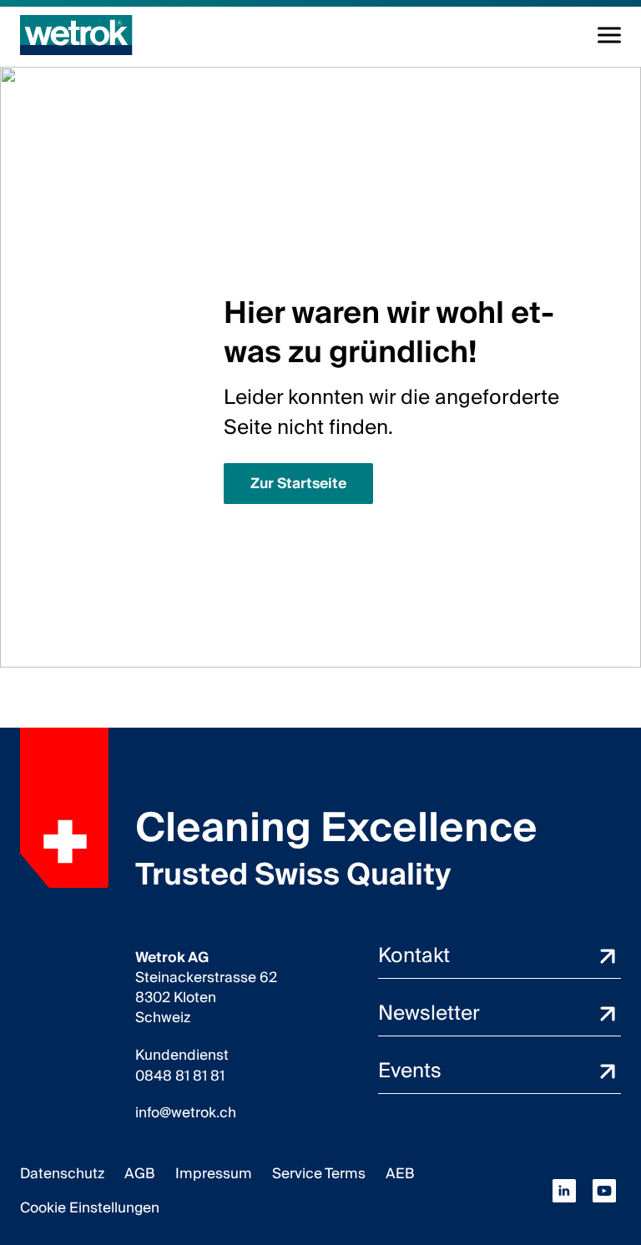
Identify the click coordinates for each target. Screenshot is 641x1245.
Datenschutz (62, 1174)
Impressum (213, 1174)
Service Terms (319, 1174)
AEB (400, 1174)
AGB (139, 1174)
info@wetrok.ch (185, 1113)
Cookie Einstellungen (89, 1207)
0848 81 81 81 (180, 1076)
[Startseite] (76, 35)
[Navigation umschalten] (609, 35)
